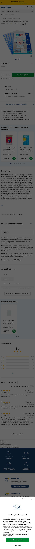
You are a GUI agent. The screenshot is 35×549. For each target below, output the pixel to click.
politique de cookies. (8, 535)
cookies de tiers (21, 524)
